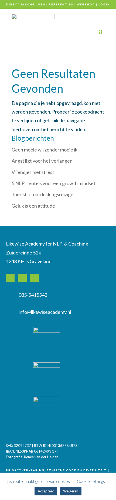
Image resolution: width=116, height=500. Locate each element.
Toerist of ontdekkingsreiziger (43, 194)
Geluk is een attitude (33, 206)
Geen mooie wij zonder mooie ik (44, 150)
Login (104, 4)
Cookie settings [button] (91, 481)
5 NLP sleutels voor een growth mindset (53, 183)
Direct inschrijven (25, 4)
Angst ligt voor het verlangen (42, 161)
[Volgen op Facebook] (22, 278)
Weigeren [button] (70, 491)
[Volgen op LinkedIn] (10, 278)
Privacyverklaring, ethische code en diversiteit (56, 470)
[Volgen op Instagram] (34, 278)
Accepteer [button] (46, 491)
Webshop (86, 4)
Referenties (61, 4)
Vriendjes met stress (33, 172)
